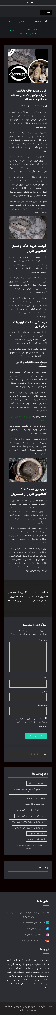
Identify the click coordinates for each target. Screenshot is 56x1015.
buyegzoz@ (32, 928)
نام (44, 677)
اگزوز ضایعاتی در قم (37, 783)
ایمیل (43, 691)
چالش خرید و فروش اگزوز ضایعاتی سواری (28, 847)
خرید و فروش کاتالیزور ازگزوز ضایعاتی (30, 827)
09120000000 (27, 922)
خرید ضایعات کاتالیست (35, 804)
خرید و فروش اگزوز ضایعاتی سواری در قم (28, 821)
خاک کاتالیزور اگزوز (20, 21)
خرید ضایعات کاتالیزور (36, 798)
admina (23, 105)
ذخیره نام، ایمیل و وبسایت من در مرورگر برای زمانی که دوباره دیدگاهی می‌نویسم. (30, 722)
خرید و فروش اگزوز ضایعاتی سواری (31, 815)
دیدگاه (43, 640)
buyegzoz (29, 934)
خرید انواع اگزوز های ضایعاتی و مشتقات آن (28, 791)
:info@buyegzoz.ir (30, 940)
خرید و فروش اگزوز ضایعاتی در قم (31, 810)
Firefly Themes (29, 1010)
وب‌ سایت (42, 705)
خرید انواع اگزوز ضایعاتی (24, 1006)
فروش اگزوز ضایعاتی (36, 839)
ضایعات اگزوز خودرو (37, 833)
